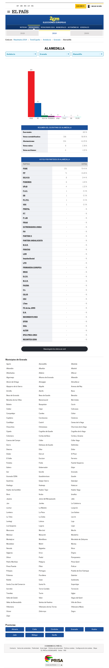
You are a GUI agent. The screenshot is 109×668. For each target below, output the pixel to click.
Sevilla (54, 635)
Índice (60, 650)
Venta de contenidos (24, 648)
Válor (41, 598)
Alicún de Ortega (12, 382)
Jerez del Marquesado (47, 499)
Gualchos (9, 481)
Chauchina (10, 427)
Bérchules (75, 400)
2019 (22, 33)
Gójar (73, 467)
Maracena (10, 530)
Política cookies (69, 648)
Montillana (43, 539)
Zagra (73, 611)
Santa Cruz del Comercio (15, 584)
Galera (8, 467)
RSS (65, 650)
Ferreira (74, 458)
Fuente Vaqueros (77, 463)
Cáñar (73, 413)
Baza (73, 391)
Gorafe (41, 472)
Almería (15, 629)
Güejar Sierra (44, 481)
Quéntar (74, 575)
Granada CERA (11, 476)
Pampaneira (75, 557)
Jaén (15, 635)
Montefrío (74, 535)
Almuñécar (75, 382)
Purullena (42, 575)
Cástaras (74, 418)
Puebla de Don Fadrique (80, 571)
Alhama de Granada (46, 377)
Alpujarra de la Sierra (14, 386)
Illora (8, 494)
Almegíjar (42, 382)
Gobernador (43, 467)
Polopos (9, 571)
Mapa (95, 648)
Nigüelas (42, 548)
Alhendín (74, 377)
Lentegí (9, 521)
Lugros (41, 526)
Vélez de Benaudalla (13, 602)
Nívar (73, 548)
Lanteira (9, 512)
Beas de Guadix (44, 395)
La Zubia (42, 517)
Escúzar (42, 458)
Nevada (9, 548)
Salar (41, 580)
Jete (72, 499)
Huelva (94, 629)
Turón (41, 593)
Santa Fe (42, 584)
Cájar (41, 409)
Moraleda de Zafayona (79, 539)
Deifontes (74, 445)
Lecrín (73, 517)
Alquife (41, 386)
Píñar (41, 566)
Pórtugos (42, 571)
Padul (41, 557)
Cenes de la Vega (77, 422)
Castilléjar (10, 422)
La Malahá (43, 508)
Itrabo (41, 494)
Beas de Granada (12, 395)
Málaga (34, 635)
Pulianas (9, 575)
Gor (7, 472)
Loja (72, 521)
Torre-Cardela (44, 589)
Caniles (41, 413)
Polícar (73, 566)
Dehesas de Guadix (46, 445)
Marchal (42, 530)
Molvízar (9, 535)
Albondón (9, 368)
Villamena (10, 607)
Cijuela (8, 431)
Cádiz (34, 629)
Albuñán (42, 368)
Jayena (9, 499)
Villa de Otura (76, 602)
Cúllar (41, 440)
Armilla (9, 391)
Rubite (8, 580)
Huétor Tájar (43, 490)
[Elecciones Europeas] (54, 20)
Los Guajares (11, 526)
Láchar (9, 508)
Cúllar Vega (75, 440)
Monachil (42, 535)
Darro (8, 445)
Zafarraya (42, 611)
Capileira (9, 418)
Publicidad (35, 648)
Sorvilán (9, 589)
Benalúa (74, 395)
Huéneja (42, 485)
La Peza (42, 512)
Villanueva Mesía (77, 607)
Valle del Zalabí (12, 598)
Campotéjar (10, 413)
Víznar (8, 611)
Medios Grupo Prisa (53, 665)
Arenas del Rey (76, 386)
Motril (41, 544)
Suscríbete (80, 6)
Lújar (73, 526)
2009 (86, 33)
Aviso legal (43, 648)
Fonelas (9, 463)
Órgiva (73, 553)
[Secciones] (8, 11)
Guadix (73, 476)
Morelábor (10, 544)
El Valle (9, 458)
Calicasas (74, 409)
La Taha (9, 517)
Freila (41, 463)
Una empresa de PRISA (53, 658)
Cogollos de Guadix (46, 431)
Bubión (9, 404)
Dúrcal (41, 454)
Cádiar (8, 409)
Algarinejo (10, 377)
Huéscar (74, 485)
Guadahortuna (44, 476)
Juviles (41, 503)
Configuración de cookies (84, 648)
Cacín (73, 404)
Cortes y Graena (77, 436)
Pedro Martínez (12, 562)
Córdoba (54, 629)
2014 (54, 33)
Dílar (40, 449)
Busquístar (43, 404)
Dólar (73, 449)
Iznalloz (74, 494)
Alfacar (74, 373)
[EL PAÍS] (20, 11)
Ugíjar (73, 593)
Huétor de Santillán (13, 490)
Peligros (42, 562)
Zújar (8, 616)
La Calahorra (76, 503)
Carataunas (43, 418)
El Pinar (74, 454)
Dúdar (8, 454)
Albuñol (74, 368)
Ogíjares (9, 553)
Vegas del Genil (76, 598)
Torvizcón (74, 589)
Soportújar (75, 584)
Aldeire (41, 373)
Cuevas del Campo (13, 440)
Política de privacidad (56, 648)
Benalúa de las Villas (14, 400)
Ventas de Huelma (45, 602)
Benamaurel (43, 400)
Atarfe (41, 391)
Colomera (10, 436)
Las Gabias (75, 512)
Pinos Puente (11, 566)
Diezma (9, 449)
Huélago (9, 485)
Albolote (74, 364)
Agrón (8, 364)
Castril (41, 422)
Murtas (73, 544)
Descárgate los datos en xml (54, 349)
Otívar (8, 557)
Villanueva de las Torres (48, 607)
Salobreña (75, 580)
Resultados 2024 (48, 27)
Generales (84, 27)
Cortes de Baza (44, 436)
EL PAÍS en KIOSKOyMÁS (49, 650)
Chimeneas (43, 427)
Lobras (41, 521)
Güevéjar (74, 481)
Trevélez (9, 593)
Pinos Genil (75, 562)
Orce (41, 553)
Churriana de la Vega (79, 427)
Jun (7, 503)
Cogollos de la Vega (78, 431)
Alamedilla (43, 364)
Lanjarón (74, 508)
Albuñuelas (10, 373)
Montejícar (10, 539)
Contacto (13, 648)
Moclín (73, 530)
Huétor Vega (75, 490)
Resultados (34, 27)
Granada (74, 472)
